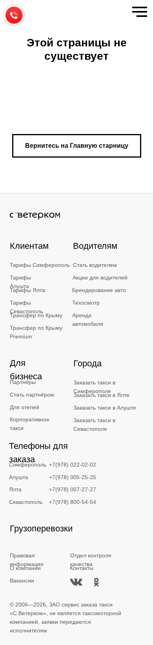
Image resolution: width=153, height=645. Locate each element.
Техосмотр (86, 303)
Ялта (15, 489)
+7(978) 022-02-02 (72, 464)
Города (87, 363)
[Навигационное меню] (139, 12)
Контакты (81, 568)
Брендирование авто (99, 290)
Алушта (18, 477)
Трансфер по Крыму (36, 315)
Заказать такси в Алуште (104, 407)
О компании (25, 568)
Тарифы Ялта (27, 290)
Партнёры (23, 382)
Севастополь (25, 502)
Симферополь (27, 464)
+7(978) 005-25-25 (72, 477)
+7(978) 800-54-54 (72, 502)
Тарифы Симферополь (40, 265)
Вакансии (22, 580)
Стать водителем (95, 265)
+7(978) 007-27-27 (72, 489)
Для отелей (24, 407)
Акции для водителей (100, 277)
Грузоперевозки (41, 528)
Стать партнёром (32, 394)
